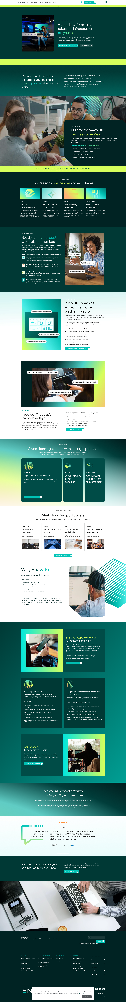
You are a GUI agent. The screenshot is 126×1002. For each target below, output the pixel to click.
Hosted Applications (58, 62)
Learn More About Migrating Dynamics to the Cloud (76, 348)
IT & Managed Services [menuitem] (43, 962)
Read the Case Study (61, 852)
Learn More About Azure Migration (32, 497)
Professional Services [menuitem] (78, 968)
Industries (41, 2)
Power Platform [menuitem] (59, 958)
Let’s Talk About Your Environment (33, 763)
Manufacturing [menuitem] (76, 963)
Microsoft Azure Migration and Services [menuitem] (45, 959)
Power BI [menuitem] (58, 961)
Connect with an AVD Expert (73, 663)
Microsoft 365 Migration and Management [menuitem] (44, 965)
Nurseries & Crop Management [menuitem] (80, 966)
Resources (47, 2)
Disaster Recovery (45, 62)
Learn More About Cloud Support (62, 555)
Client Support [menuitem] (95, 967)
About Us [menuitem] (93, 970)
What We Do (33, 2)
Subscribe (99, 941)
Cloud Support (81, 62)
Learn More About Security (70, 497)
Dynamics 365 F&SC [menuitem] (25, 968)
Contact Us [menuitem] (94, 974)
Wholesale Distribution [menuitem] (78, 958)
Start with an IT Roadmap (70, 871)
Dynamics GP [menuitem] (24, 961)
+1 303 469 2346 (101, 2)
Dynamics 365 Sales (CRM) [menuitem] (27, 970)
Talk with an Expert (89, 2)
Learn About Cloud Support (92, 497)
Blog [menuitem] (92, 959)
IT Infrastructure (71, 62)
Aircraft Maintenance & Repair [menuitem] (80, 970)
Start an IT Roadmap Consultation (67, 45)
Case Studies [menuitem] (94, 963)
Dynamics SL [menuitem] (24, 966)
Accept (86, 996)
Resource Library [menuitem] (95, 956)
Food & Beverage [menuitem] (77, 961)
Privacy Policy (81, 993)
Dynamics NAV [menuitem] (24, 963)
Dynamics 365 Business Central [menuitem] (28, 958)
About (53, 2)
